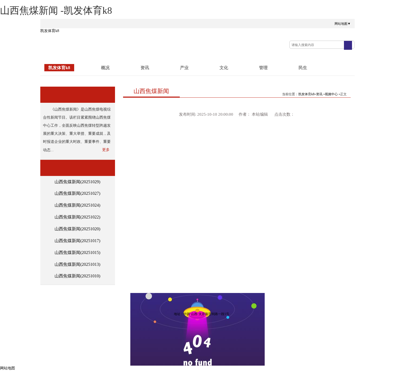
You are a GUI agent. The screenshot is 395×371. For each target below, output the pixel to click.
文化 (224, 67)
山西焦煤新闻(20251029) (77, 181)
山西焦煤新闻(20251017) (77, 240)
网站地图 (7, 368)
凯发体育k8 (49, 31)
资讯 (145, 67)
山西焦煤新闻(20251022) (77, 217)
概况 (105, 67)
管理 (263, 67)
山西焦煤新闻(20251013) (77, 264)
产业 (184, 67)
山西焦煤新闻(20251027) (77, 193)
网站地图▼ (343, 24)
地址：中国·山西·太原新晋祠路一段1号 (201, 314)
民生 (303, 67)
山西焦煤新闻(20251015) (77, 252)
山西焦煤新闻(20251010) (77, 276)
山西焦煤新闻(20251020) (77, 229)
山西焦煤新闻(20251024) (77, 205)
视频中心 (331, 94)
